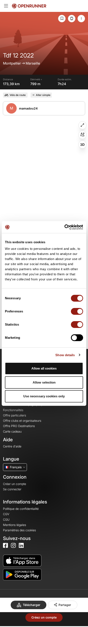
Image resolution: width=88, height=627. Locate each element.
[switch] (77, 311)
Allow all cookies (44, 368)
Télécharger (31, 605)
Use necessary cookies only (44, 396)
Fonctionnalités (13, 410)
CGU (6, 519)
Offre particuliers (14, 415)
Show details (65, 355)
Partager (65, 605)
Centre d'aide (12, 446)
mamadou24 (28, 108)
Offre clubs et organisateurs (22, 420)
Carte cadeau (12, 431)
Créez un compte (44, 617)
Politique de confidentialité (21, 508)
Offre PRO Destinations (19, 426)
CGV (6, 514)
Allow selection (44, 382)
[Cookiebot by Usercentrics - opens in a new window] (64, 227)
